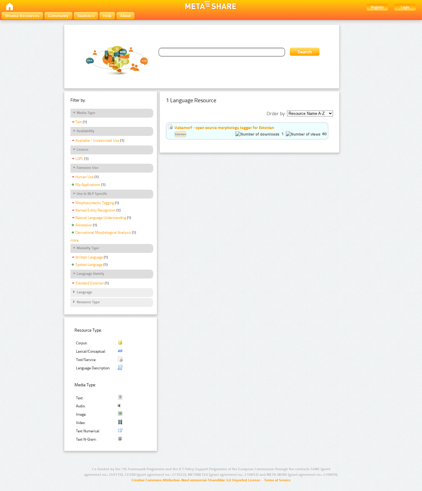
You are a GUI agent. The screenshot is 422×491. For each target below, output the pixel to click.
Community (58, 16)
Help (107, 16)
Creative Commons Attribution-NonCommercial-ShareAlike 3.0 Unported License (196, 480)
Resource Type (88, 302)
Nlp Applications (87, 185)
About (125, 16)
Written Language (89, 257)
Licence (82, 149)
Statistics (86, 16)
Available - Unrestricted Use (97, 140)
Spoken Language (89, 264)
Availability (85, 131)
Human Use (84, 177)
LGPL (79, 159)
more (74, 240)
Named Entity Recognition (95, 210)
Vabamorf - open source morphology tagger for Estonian (224, 127)
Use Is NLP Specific (92, 193)
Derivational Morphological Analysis (103, 232)
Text (78, 122)
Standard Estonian (89, 283)
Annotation (83, 225)
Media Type (86, 113)
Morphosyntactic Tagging (94, 203)
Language (84, 292)
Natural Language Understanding (100, 218)
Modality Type (88, 248)
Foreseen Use (87, 168)
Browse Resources (22, 16)
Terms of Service (277, 480)
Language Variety (90, 273)
